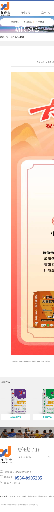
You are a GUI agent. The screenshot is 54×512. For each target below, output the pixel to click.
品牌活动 (15, 22)
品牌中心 (45, 12)
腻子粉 (12, 496)
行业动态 (27, 30)
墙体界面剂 (42, 496)
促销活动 (27, 22)
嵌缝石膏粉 (32, 496)
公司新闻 (40, 22)
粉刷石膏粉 (21, 496)
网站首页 (25, 12)
